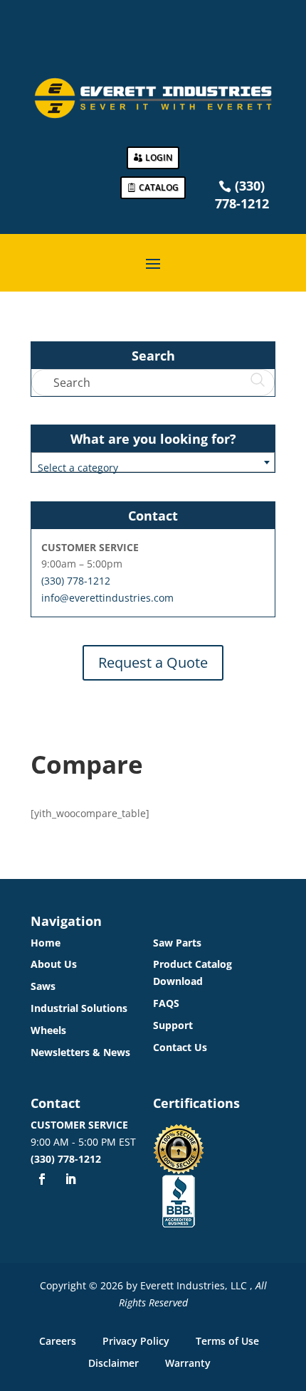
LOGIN (158, 157)
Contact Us (180, 1047)
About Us (54, 964)
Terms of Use (227, 1341)
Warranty (188, 1363)
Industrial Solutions (79, 1008)
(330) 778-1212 (75, 580)
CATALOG (159, 187)
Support (173, 1025)
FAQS (166, 1003)
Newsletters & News (80, 1052)
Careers (57, 1341)
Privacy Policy (135, 1341)
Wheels (48, 1030)
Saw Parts (177, 942)
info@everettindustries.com (107, 597)
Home (45, 942)
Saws (43, 986)
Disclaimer (113, 1363)
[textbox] (153, 468)
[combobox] (153, 462)
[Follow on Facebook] (42, 1179)
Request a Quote (153, 662)
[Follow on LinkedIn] (70, 1179)
